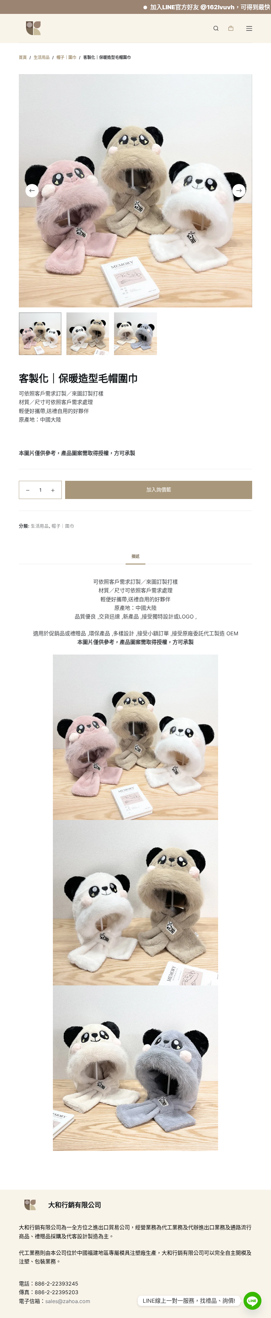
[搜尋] (215, 28)
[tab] (135, 557)
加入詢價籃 (158, 489)
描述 (135, 556)
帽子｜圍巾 (63, 525)
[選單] (249, 28)
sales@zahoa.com (67, 1301)
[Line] (252, 1301)
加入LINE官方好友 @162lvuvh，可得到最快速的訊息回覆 (190, 7)
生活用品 (40, 525)
